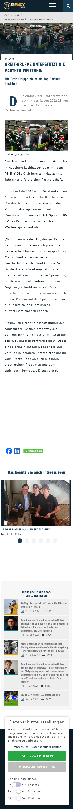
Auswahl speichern (37, 766)
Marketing (35, 798)
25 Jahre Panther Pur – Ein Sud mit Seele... (26, 529)
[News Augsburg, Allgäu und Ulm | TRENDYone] (14, 5)
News (16, 15)
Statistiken (35, 791)
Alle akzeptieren (37, 756)
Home (6, 15)
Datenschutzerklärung (46, 746)
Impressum (20, 746)
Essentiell (34, 785)
